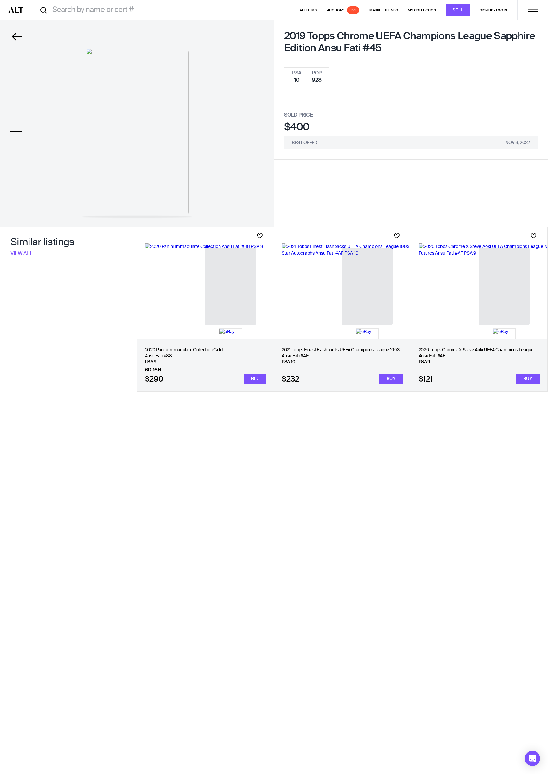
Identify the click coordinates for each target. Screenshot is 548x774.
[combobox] (161, 10)
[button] (532, 758)
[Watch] (260, 235)
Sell (458, 10)
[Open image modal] (137, 132)
